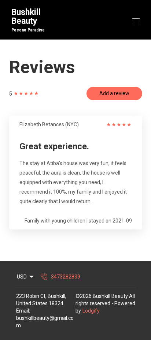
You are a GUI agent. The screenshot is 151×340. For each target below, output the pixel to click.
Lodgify (91, 311)
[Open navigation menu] (136, 21)
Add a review (114, 93)
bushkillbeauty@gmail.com (45, 321)
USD (22, 277)
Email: (23, 311)
